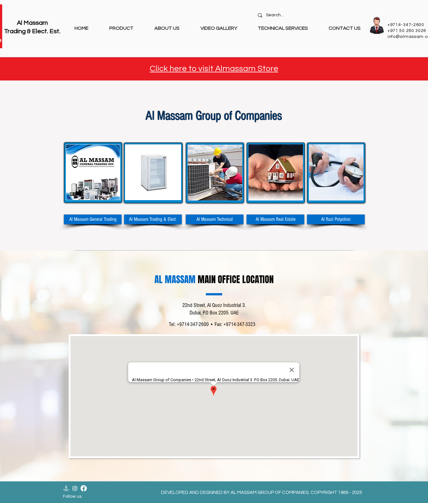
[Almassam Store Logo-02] (66, 488)
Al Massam (32, 23)
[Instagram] (75, 488)
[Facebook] (84, 488)
